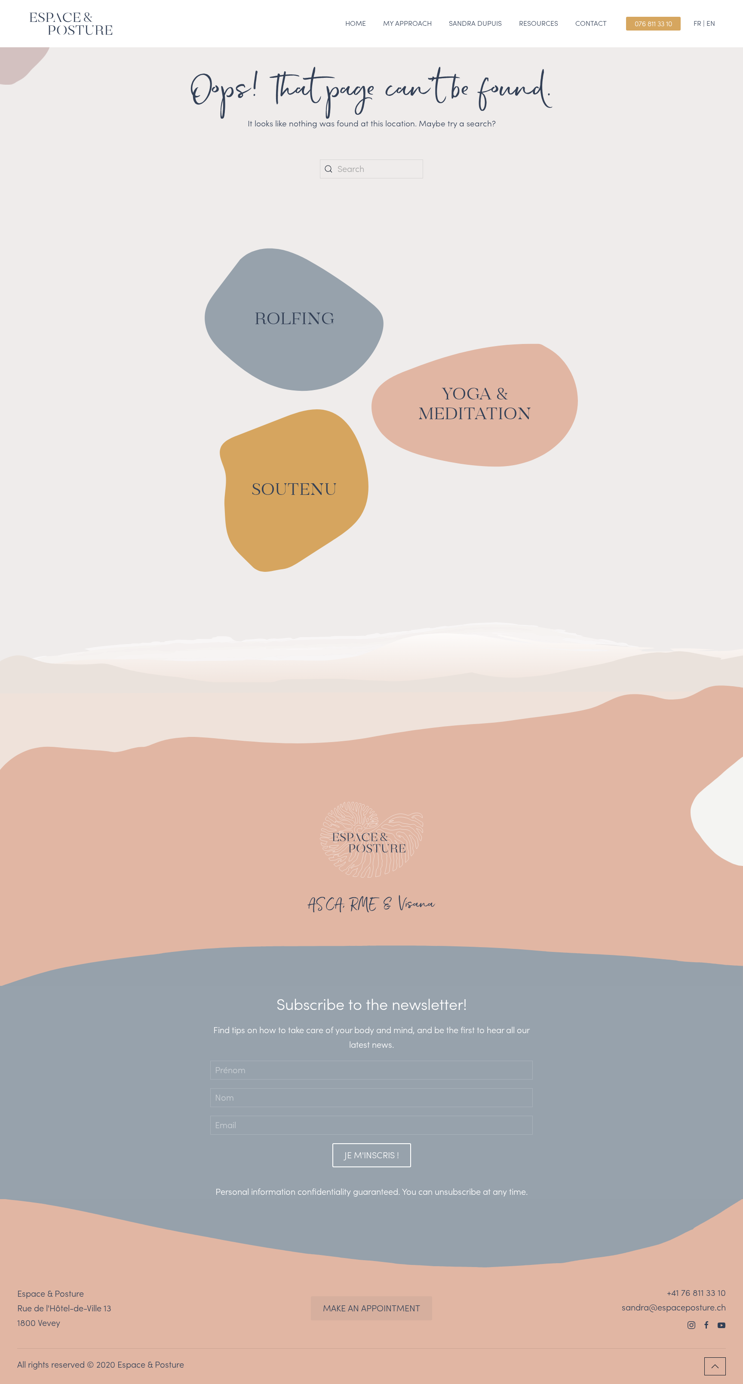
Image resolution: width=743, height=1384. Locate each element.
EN (710, 23)
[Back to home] (71, 23)
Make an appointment (371, 1308)
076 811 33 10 (653, 23)
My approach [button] (407, 23)
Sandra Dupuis (475, 23)
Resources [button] (538, 23)
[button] (715, 1366)
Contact (591, 23)
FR (697, 23)
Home (355, 23)
